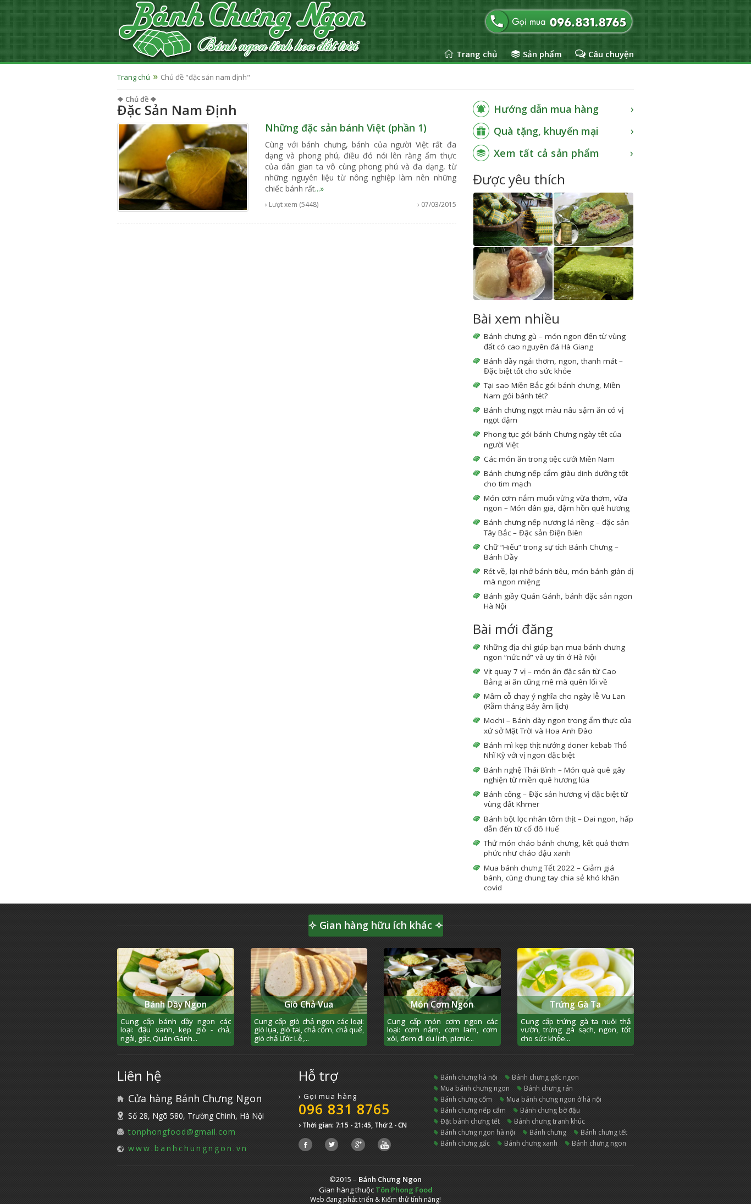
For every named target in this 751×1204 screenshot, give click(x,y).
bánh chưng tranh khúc (549, 1121)
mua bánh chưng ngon (475, 1088)
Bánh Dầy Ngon (176, 1004)
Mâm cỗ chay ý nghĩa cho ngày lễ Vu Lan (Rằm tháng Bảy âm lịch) (554, 701)
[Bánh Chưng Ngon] (264, 30)
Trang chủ (477, 53)
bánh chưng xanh (530, 1143)
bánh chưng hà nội (469, 1077)
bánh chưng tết (604, 1132)
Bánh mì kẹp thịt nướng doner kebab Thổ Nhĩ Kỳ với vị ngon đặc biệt (555, 750)
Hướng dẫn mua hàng (546, 109)
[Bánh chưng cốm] (593, 273)
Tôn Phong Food (404, 1190)
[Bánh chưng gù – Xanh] (593, 219)
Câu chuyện (611, 53)
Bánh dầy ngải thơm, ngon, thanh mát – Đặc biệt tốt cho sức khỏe (553, 366)
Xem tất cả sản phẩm (547, 153)
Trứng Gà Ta (575, 1004)
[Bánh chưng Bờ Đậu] (513, 219)
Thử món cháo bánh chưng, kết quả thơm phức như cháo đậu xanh (556, 848)
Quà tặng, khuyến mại (546, 131)
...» (319, 188)
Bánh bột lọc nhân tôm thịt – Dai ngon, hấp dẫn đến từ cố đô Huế (558, 824)
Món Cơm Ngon (442, 1004)
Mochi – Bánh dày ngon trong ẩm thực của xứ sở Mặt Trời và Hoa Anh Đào (558, 725)
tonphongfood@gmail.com (182, 1131)
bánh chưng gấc (465, 1143)
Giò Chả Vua (308, 1004)
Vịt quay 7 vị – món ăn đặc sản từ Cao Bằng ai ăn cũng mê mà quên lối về (550, 676)
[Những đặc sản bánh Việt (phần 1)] (183, 166)
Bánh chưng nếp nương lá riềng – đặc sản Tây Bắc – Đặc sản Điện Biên (556, 527)
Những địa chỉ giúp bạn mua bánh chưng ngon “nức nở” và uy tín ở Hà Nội (554, 652)
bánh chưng (547, 1132)
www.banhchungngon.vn (188, 1148)
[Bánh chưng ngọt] (513, 273)
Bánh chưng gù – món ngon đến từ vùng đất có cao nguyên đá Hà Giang (555, 341)
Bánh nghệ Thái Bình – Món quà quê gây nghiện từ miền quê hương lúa (554, 775)
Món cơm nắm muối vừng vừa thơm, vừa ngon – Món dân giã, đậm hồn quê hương (556, 503)
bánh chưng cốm (466, 1099)
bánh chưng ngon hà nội (477, 1132)
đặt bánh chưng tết (470, 1121)
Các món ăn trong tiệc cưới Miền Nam (549, 459)
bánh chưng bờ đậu (550, 1110)
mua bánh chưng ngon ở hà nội (553, 1099)
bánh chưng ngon (599, 1143)
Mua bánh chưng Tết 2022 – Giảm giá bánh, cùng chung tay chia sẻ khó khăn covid (551, 878)
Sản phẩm (542, 53)
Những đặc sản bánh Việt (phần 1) (346, 127)
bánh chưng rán (548, 1088)
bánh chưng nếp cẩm (473, 1110)
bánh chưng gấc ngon (545, 1077)
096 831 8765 (344, 1108)
